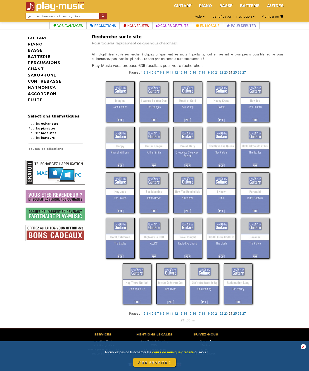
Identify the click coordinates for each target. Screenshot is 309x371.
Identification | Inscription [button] (232, 16)
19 (208, 72)
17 (199, 72)
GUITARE (183, 5)
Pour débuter (243, 25)
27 (244, 72)
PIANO (205, 5)
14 (185, 72)
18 (203, 72)
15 (190, 72)
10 (167, 72)
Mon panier (270, 16)
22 (221, 72)
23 (226, 72)
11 (172, 72)
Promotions (104, 25)
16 (194, 72)
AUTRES (275, 5)
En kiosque (209, 25)
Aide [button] (199, 16)
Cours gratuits (173, 25)
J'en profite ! (154, 362)
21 (217, 72)
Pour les (44, 123)
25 (235, 72)
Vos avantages (69, 25)
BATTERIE (250, 5)
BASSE (226, 5)
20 (212, 72)
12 (176, 72)
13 (181, 72)
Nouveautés (137, 25)
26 (239, 72)
